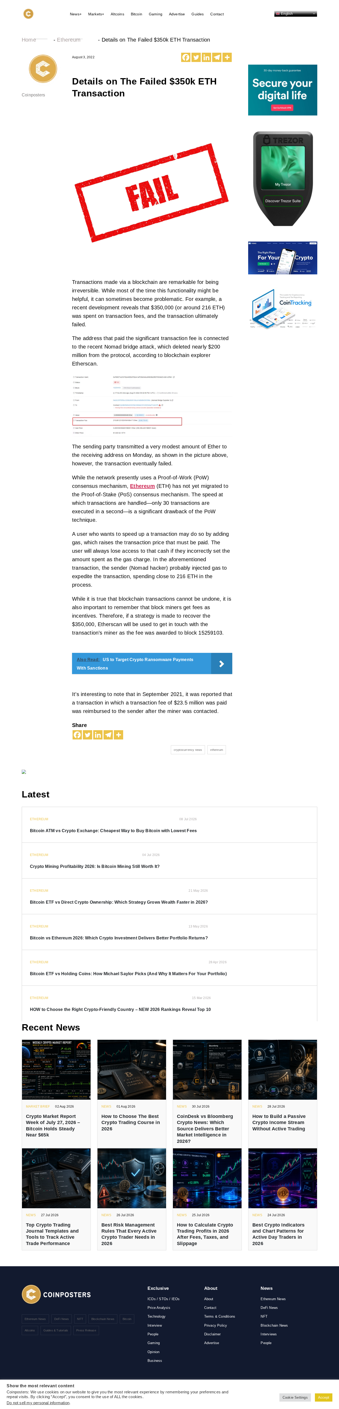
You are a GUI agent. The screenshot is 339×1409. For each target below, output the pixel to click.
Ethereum (69, 40)
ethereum (216, 749)
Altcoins (117, 14)
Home (29, 40)
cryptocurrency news (188, 749)
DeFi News (61, 1319)
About (208, 1299)
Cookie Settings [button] (295, 1397)
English (286, 13)
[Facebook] (185, 57)
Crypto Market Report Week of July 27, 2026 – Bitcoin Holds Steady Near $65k (53, 1126)
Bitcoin (136, 14)
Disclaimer (212, 1334)
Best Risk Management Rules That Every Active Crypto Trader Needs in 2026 (129, 1234)
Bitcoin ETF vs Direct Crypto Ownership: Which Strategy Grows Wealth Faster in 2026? (119, 902)
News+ (76, 14)
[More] (227, 57)
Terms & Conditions (219, 1316)
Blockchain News (102, 1319)
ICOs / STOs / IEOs (164, 1299)
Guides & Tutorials (55, 1330)
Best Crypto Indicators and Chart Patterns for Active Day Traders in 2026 (278, 1234)
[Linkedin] (206, 57)
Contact (217, 14)
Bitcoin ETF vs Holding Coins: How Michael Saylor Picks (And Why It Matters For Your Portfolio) (128, 973)
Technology (157, 1316)
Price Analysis (159, 1308)
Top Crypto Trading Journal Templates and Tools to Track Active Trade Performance (52, 1234)
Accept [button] (323, 1397)
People (153, 1334)
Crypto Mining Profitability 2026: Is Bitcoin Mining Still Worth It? (95, 866)
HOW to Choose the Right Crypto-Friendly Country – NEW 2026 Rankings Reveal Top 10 (120, 1009)
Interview (155, 1325)
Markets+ (96, 14)
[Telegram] (216, 57)
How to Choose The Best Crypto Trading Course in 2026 (130, 1122)
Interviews (269, 1334)
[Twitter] (196, 57)
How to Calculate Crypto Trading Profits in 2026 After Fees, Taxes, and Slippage (205, 1234)
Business (155, 1361)
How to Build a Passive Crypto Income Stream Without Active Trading (279, 1122)
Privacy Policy (215, 1325)
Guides (197, 14)
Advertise (177, 14)
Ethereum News (35, 1319)
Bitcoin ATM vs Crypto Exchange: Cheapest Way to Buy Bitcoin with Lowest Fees (113, 830)
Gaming (155, 14)
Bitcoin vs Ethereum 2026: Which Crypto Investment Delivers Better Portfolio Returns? (119, 938)
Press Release (86, 1330)
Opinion (153, 1352)
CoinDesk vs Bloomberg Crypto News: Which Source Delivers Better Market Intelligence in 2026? (205, 1129)
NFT (80, 1319)
